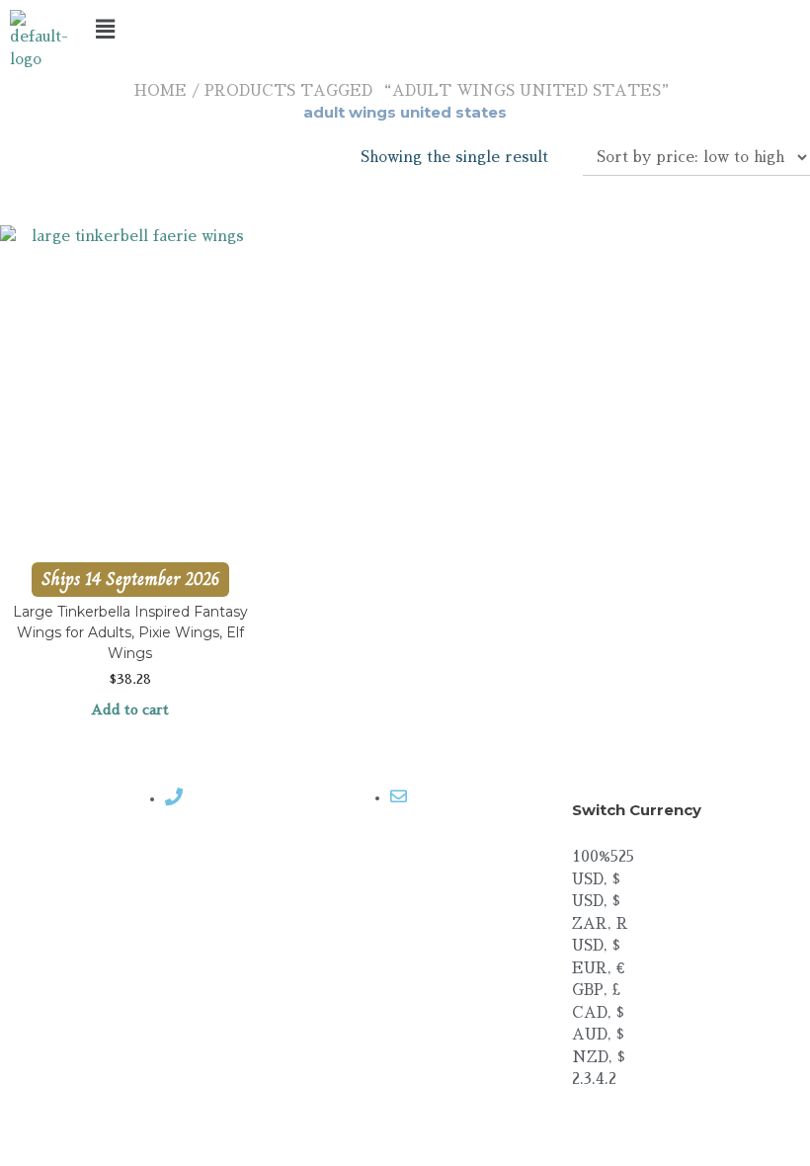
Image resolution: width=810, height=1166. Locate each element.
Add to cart (130, 709)
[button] (405, 28)
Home (160, 90)
